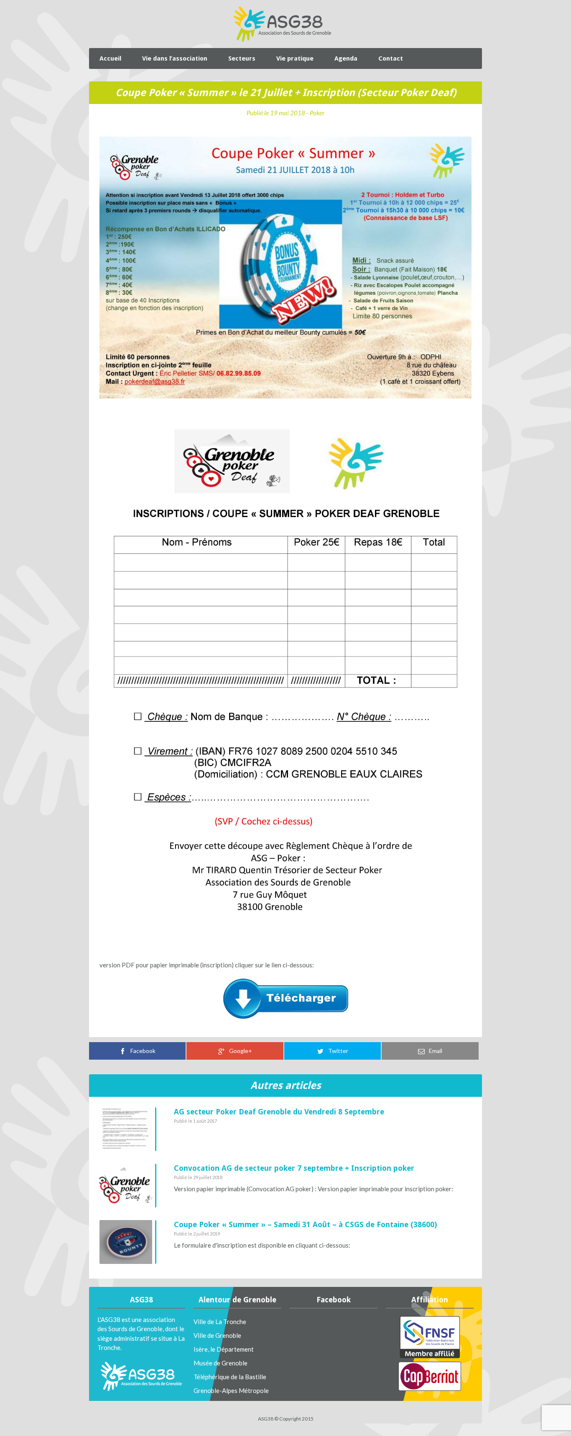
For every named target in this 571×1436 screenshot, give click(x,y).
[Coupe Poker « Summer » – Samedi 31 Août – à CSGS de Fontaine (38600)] (127, 1242)
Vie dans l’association (174, 58)
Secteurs (241, 58)
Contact (390, 58)
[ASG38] (282, 24)
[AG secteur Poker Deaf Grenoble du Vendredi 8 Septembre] (127, 1129)
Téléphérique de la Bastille (230, 1376)
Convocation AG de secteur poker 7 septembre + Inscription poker (294, 1168)
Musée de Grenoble (220, 1363)
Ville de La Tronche (220, 1321)
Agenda (345, 58)
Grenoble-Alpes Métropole (231, 1390)
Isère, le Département (224, 1349)
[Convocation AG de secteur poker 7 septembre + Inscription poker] (127, 1186)
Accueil (110, 58)
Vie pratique (295, 58)
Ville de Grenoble (217, 1335)
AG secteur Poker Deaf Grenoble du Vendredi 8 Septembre (279, 1111)
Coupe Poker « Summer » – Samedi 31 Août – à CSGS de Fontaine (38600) (305, 1224)
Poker (317, 113)
